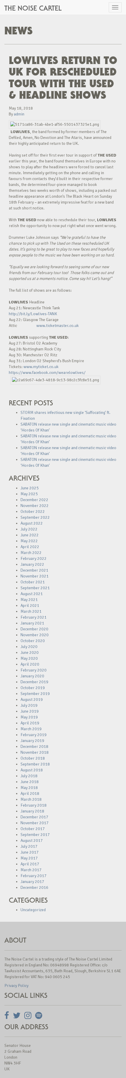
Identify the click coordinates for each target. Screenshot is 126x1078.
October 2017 (33, 828)
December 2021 (34, 570)
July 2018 (29, 775)
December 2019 (34, 681)
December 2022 (34, 499)
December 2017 (34, 817)
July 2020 (29, 646)
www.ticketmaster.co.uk (57, 325)
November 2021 (35, 576)
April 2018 (30, 793)
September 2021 (35, 587)
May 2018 (29, 787)
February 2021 (34, 617)
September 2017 (35, 834)
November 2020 (35, 634)
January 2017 (32, 881)
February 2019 (34, 734)
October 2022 (33, 511)
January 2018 (32, 811)
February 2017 (34, 875)
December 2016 (34, 887)
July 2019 (29, 705)
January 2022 (32, 564)
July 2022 (29, 529)
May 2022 (29, 540)
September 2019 (35, 693)
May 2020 (29, 658)
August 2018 (32, 770)
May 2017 (29, 858)
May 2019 (29, 717)
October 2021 (33, 582)
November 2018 (35, 752)
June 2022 (30, 535)
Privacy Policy (16, 985)
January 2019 (32, 740)
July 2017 (29, 846)
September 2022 (35, 517)
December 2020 (34, 629)
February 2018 (34, 805)
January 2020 (32, 676)
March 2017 (31, 869)
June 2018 (30, 781)
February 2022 (34, 558)
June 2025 (30, 488)
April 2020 (30, 664)
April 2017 (30, 864)
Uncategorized (33, 909)
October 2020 (33, 640)
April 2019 (30, 723)
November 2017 (35, 822)
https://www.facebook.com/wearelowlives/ (47, 372)
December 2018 (34, 746)
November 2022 (35, 505)
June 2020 (30, 652)
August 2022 (32, 523)
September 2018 (35, 764)
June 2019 (30, 711)
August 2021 (32, 593)
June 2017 (30, 852)
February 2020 (34, 670)
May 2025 (29, 493)
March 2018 (31, 799)
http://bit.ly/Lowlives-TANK (33, 313)
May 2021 (29, 599)
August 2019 (32, 699)
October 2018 (33, 758)
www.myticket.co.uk (41, 366)
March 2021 (31, 611)
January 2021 (32, 623)
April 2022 (30, 546)
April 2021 (30, 605)
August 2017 (32, 840)
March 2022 (31, 552)
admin (19, 114)
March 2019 (31, 728)
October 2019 (33, 687)
